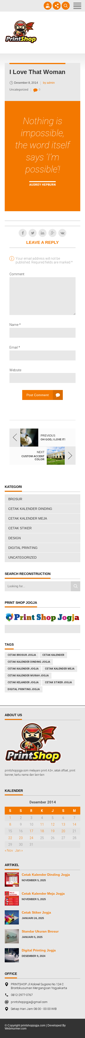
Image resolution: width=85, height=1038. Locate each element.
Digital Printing (23, 548)
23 (21, 838)
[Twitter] (33, 233)
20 (63, 831)
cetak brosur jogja (22, 655)
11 (42, 824)
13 (63, 824)
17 (31, 831)
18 (42, 831)
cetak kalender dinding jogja (29, 661)
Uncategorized (18, 89)
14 (74, 824)
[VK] (62, 233)
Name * (15, 325)
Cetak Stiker (20, 528)
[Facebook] (23, 233)
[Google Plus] (52, 233)
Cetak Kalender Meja (27, 518)
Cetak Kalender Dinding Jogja (46, 874)
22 (10, 838)
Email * (14, 347)
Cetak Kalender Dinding (30, 509)
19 (53, 831)
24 (31, 838)
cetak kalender (53, 655)
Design (14, 538)
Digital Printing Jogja (24, 689)
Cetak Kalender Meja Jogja (43, 893)
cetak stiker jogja (58, 682)
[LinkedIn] (42, 233)
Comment (16, 274)
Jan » (19, 850)
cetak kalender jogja (23, 668)
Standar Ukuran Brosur (40, 931)
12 (53, 824)
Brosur (15, 499)
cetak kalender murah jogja (28, 675)
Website (15, 370)
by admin (49, 82)
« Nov (9, 850)
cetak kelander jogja (23, 682)
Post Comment (37, 395)
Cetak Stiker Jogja (36, 912)
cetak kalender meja (59, 668)
